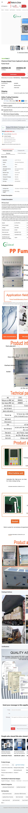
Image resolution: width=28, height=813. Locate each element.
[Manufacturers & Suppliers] (14, 2)
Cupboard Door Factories (7, 797)
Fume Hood (18, 9)
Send (13, 728)
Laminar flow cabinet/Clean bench (8, 767)
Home (2, 9)
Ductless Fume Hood (21, 787)
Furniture (6, 9)
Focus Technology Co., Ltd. (17, 807)
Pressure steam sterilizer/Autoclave (8, 772)
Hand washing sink (18, 770)
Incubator (16, 772)
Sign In (3, 144)
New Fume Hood (19, 797)
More (2, 802)
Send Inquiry (13, 74)
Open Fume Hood (6, 800)
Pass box (3, 770)
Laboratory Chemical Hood (8, 787)
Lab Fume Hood (16, 800)
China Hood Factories (7, 793)
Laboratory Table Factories (20, 793)
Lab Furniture (12, 9)
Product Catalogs (20, 764)
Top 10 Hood (25, 800)
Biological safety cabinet (19, 767)
